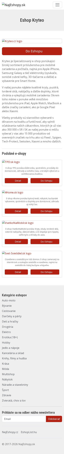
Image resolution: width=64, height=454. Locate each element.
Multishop (8, 374)
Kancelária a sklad (13, 353)
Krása (5, 363)
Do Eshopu (34, 51)
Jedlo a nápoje (10, 348)
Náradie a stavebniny (15, 385)
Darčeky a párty (11, 316)
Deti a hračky (10, 321)
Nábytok (7, 379)
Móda (5, 369)
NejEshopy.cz (10, 432)
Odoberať (54, 419)
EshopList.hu (29, 432)
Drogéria (7, 327)
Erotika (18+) (10, 337)
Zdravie (6, 395)
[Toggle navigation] (57, 4)
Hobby (6, 342)
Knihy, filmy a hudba (14, 358)
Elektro (6, 332)
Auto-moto (8, 300)
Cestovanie (9, 311)
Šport (5, 390)
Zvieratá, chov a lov (14, 400)
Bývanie (7, 305)
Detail (18, 180)
